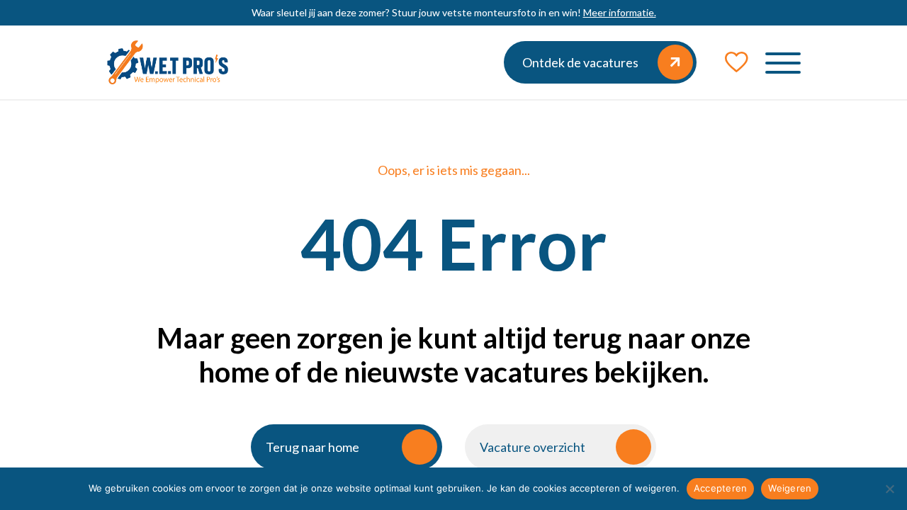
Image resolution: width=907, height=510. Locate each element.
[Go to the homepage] (167, 62)
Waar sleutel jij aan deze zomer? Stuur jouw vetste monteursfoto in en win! (454, 12)
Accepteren (721, 488)
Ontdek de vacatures (580, 62)
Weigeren (789, 488)
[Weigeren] (889, 489)
